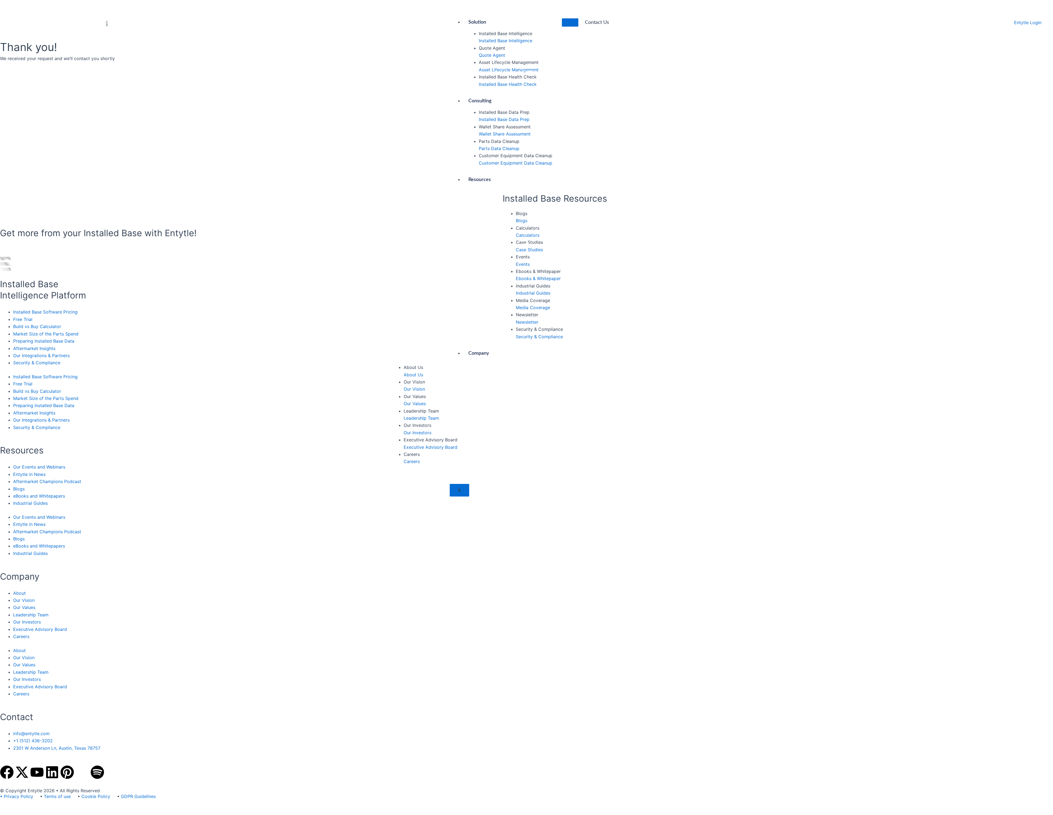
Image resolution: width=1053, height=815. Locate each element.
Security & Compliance (36, 362)
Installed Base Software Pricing (45, 312)
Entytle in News (29, 474)
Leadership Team (31, 614)
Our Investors (27, 622)
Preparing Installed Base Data (43, 341)
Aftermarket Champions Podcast (47, 481)
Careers (21, 636)
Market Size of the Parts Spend (45, 334)
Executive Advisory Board (40, 629)
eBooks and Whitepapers (39, 496)
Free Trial (22, 319)
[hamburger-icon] (570, 22)
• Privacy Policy (16, 796)
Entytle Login (1027, 22)
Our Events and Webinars (39, 467)
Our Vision (24, 600)
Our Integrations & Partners (41, 355)
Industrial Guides (30, 503)
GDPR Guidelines (138, 796)
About (19, 593)
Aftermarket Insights (34, 348)
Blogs (19, 489)
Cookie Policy (95, 796)
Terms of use (57, 796)
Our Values (24, 607)
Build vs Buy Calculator (37, 326)
